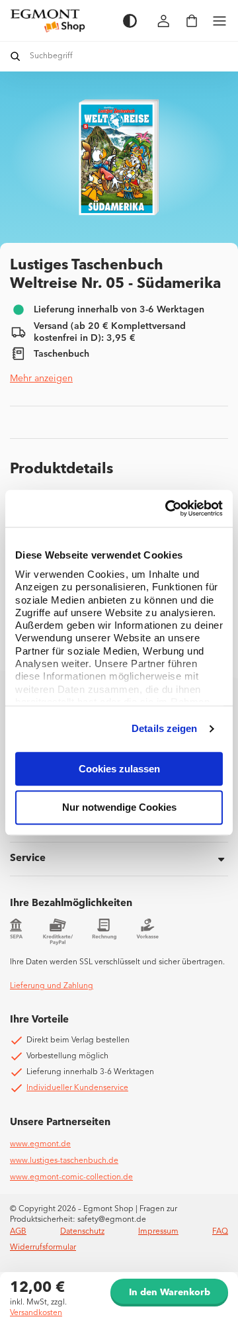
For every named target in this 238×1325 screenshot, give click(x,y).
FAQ (220, 1232)
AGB (18, 1232)
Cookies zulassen (119, 768)
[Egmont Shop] (60, 20)
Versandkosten (36, 1313)
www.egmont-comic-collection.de (71, 1177)
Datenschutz (82, 1232)
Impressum (158, 1232)
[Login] (164, 20)
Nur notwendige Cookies (119, 807)
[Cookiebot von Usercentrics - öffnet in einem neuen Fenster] (168, 508)
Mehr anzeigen (41, 378)
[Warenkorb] (192, 20)
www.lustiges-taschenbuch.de (64, 1161)
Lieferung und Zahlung (51, 986)
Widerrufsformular (43, 1248)
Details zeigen (164, 728)
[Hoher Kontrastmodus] (130, 21)
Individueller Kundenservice (77, 1088)
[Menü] (219, 20)
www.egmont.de (40, 1144)
